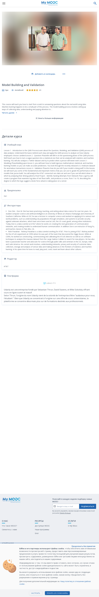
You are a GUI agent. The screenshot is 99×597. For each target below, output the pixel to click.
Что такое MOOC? (9, 526)
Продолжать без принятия (83, 546)
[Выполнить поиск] (95, 3)
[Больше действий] (64, 74)
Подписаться (87, 506)
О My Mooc (72, 526)
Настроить (35, 593)
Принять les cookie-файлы (57, 593)
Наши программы (42, 529)
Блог (37, 533)
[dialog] (49, 570)
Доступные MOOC (42, 526)
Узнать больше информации (50, 118)
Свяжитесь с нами (9, 529)
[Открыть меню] (4, 3)
